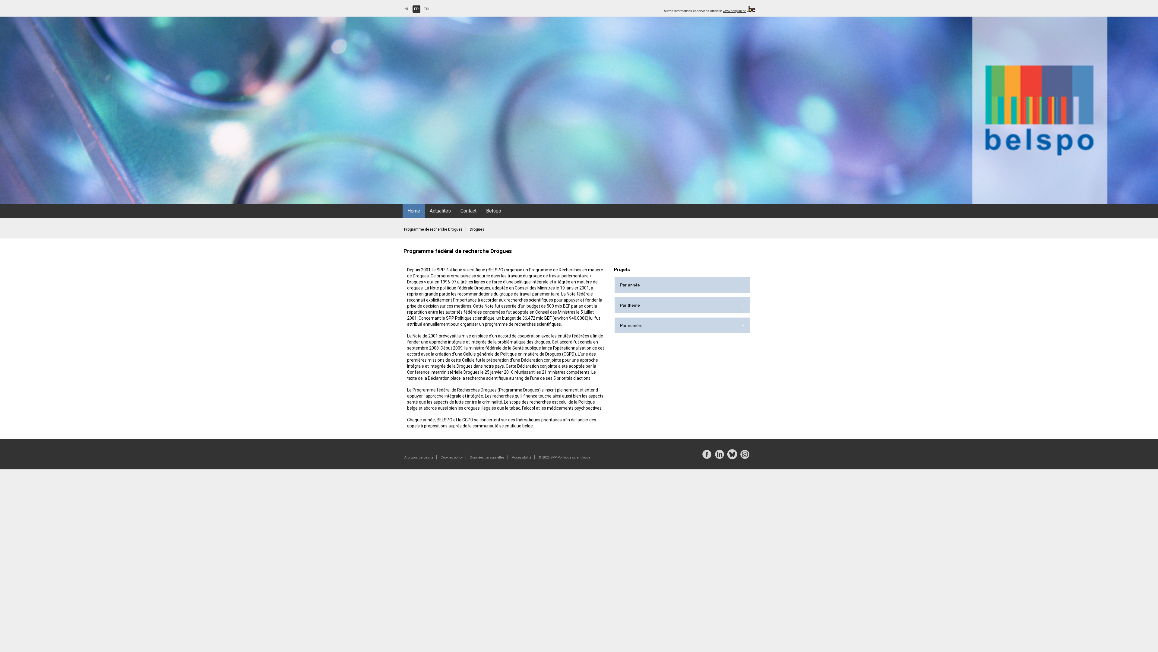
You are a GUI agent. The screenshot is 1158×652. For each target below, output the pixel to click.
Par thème (630, 305)
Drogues (477, 229)
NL (406, 9)
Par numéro (631, 325)
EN (426, 9)
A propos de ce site (418, 457)
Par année (630, 285)
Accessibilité (521, 457)
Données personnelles (487, 457)
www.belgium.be (734, 11)
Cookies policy (452, 457)
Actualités (440, 211)
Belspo (493, 211)
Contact (468, 211)
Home (413, 211)
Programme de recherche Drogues (433, 229)
